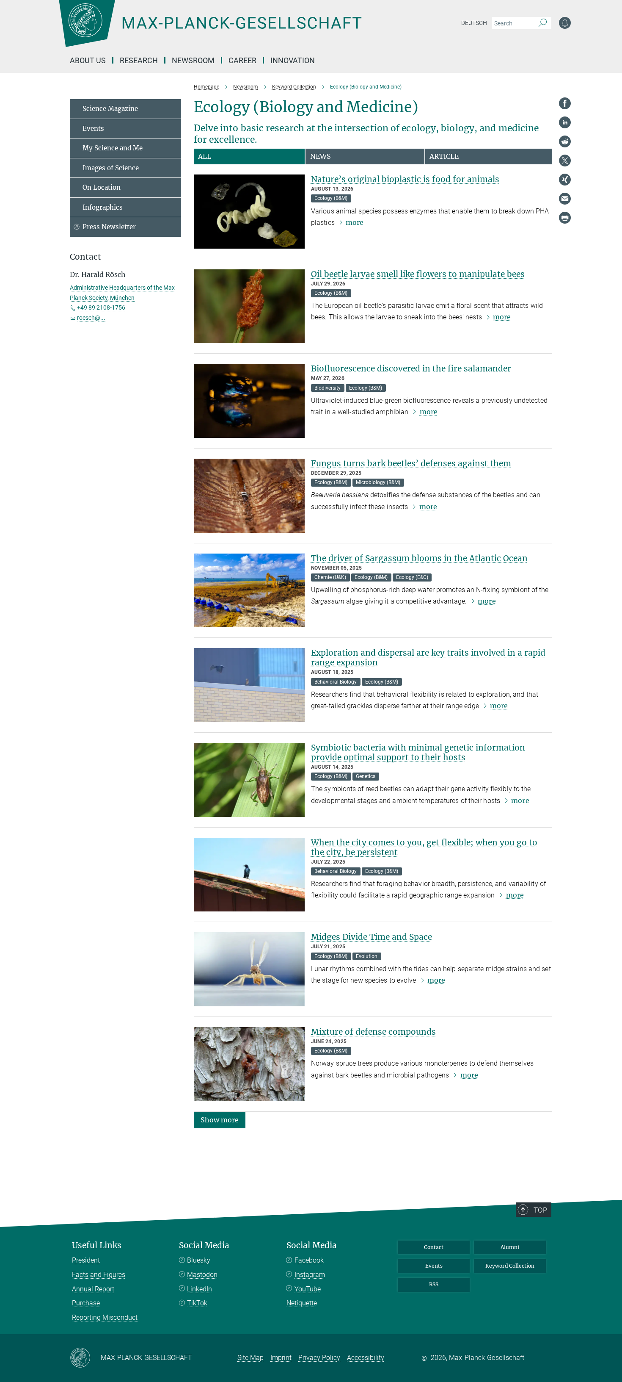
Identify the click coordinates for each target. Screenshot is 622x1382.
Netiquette (301, 1303)
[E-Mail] (565, 198)
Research (139, 60)
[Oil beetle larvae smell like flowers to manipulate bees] (249, 306)
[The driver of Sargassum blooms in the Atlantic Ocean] (249, 591)
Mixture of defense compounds (373, 1032)
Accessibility (365, 1358)
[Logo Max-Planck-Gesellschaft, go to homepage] (210, 29)
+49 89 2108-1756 (101, 307)
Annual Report (93, 1289)
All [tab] (204, 156)
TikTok (197, 1303)
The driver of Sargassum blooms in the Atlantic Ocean (419, 558)
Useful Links (96, 1245)
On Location (102, 187)
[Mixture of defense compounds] (249, 1064)
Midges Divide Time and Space (371, 937)
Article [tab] (444, 156)
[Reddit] (565, 141)
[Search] (542, 23)
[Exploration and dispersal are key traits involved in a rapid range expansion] (249, 685)
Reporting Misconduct (105, 1317)
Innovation (292, 60)
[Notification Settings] (565, 23)
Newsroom (193, 60)
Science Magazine (110, 109)
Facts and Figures (98, 1275)
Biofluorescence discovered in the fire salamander (411, 368)
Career (242, 60)
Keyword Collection (509, 1266)
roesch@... (91, 317)
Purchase (86, 1303)
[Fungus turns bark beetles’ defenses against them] (249, 496)
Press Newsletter (109, 227)
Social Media (204, 1245)
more (354, 222)
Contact (433, 1247)
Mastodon (202, 1275)
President (86, 1260)
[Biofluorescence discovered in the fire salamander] (249, 401)
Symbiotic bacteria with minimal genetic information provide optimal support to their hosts (418, 752)
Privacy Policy (319, 1358)
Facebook (309, 1260)
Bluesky (198, 1260)
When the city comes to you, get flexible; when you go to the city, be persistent (424, 847)
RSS (433, 1284)
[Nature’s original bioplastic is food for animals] (249, 211)
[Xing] (565, 179)
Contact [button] (85, 257)
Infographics (103, 207)
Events (93, 129)
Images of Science (111, 168)
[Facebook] (565, 103)
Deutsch (474, 22)
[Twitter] (565, 160)
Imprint (281, 1358)
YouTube (307, 1289)
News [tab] (320, 156)
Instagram (309, 1275)
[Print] (565, 217)
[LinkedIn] (565, 122)
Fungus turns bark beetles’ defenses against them (411, 463)
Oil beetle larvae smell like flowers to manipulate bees (418, 274)
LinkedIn (199, 1289)
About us (88, 60)
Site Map (250, 1358)
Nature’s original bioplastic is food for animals (405, 179)
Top (540, 1210)
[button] (219, 1119)
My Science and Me (113, 148)
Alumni (510, 1247)
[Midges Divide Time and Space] (249, 969)
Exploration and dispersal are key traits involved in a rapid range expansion (428, 657)
